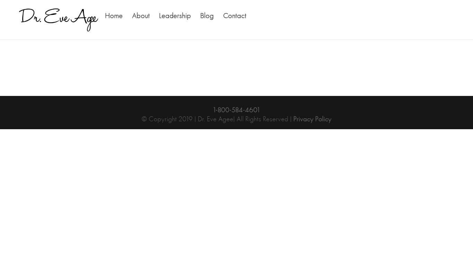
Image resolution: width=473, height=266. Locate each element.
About (141, 17)
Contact (235, 17)
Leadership (175, 17)
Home (114, 17)
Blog (207, 17)
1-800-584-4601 (237, 110)
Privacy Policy (313, 119)
